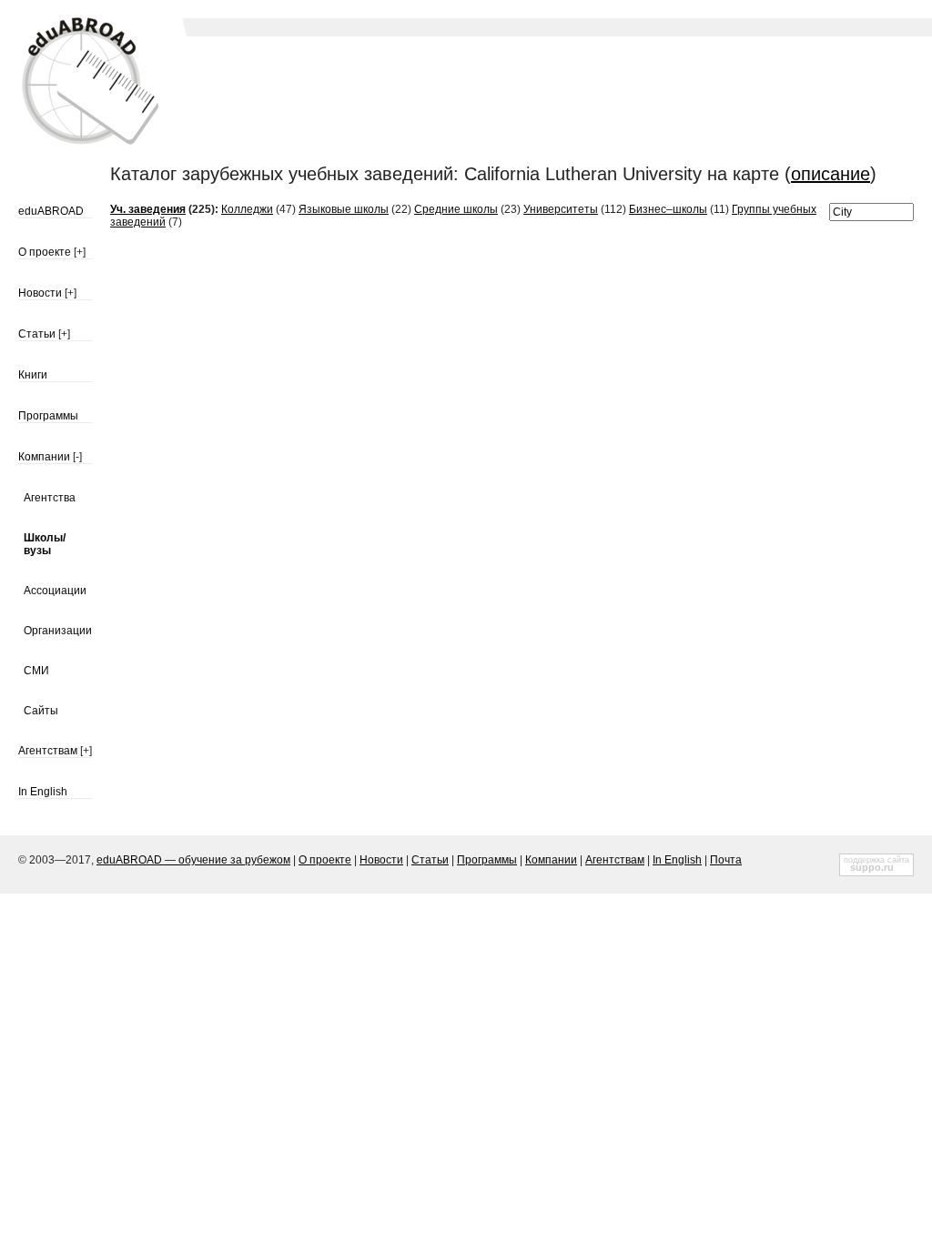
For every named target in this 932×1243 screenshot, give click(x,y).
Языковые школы (344, 209)
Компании (44, 456)
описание (830, 174)
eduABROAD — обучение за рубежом (193, 860)
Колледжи (247, 209)
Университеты (560, 209)
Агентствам (47, 750)
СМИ (36, 670)
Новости (40, 293)
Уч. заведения (148, 209)
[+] (80, 252)
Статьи (37, 334)
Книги (32, 375)
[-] (77, 456)
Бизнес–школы (668, 209)
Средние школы (456, 209)
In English (42, 791)
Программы (48, 415)
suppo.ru (872, 867)
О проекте (44, 252)
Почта (726, 860)
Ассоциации (55, 590)
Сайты (41, 710)
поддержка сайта (876, 859)
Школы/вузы (45, 544)
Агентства (50, 497)
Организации (58, 630)
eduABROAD (51, 211)
